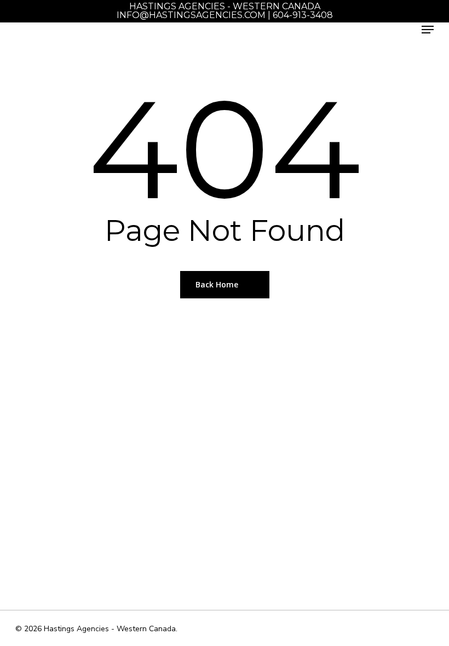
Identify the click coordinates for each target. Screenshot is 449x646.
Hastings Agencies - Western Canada (224, 6)
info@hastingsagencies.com (191, 15)
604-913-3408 (303, 15)
